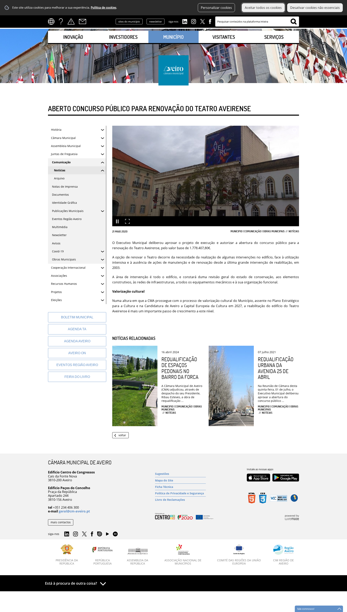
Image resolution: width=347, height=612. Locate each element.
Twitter (202, 21)
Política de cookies (103, 7)
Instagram (193, 21)
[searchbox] (257, 21)
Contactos (82, 21)
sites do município (129, 21)
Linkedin (184, 21)
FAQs (60, 21)
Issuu (99, 534)
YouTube (107, 535)
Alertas (71, 22)
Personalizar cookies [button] (216, 7)
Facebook (210, 21)
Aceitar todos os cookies (263, 7)
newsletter (155, 21)
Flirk (115, 534)
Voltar (122, 435)
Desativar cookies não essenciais (315, 7)
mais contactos (61, 522)
